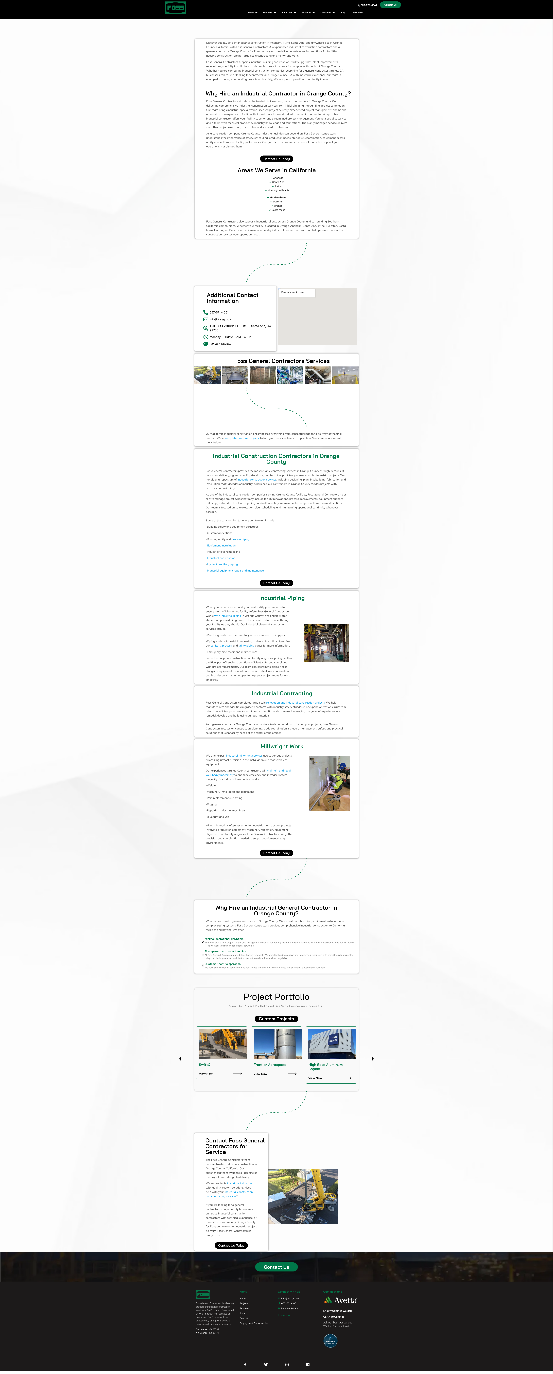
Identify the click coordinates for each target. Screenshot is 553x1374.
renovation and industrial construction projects (295, 702)
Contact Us (357, 12)
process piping (241, 539)
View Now (206, 1074)
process (227, 645)
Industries (287, 12)
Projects (267, 12)
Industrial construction (221, 558)
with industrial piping (227, 615)
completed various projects (242, 438)
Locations (325, 12)
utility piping (246, 645)
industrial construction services (256, 479)
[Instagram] (287, 1364)
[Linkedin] (307, 1364)
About (251, 12)
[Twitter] (266, 1364)
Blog (342, 12)
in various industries (239, 1183)
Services (306, 12)
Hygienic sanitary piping (222, 564)
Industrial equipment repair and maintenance (235, 570)
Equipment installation (221, 545)
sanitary (216, 645)
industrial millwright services (244, 755)
